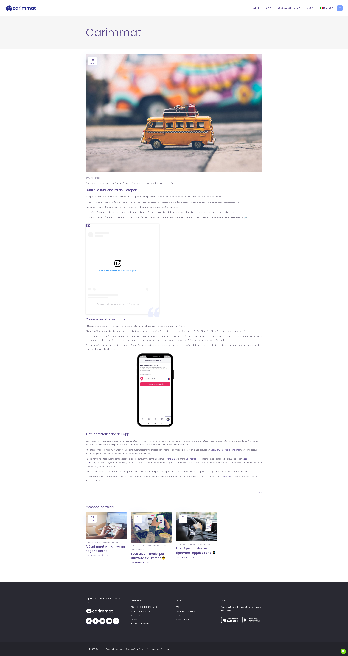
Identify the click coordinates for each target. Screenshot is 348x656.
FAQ (178, 607)
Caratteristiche (94, 178)
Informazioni (160, 546)
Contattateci (182, 619)
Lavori (134, 619)
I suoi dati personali (186, 611)
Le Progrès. (191, 458)
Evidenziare (113, 542)
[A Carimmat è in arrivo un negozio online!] (106, 538)
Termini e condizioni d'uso (144, 607)
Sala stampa (137, 615)
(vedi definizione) (225, 449)
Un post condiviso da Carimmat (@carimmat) (117, 304)
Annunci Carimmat (140, 623)
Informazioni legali (140, 611)
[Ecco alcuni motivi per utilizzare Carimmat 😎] (151, 542)
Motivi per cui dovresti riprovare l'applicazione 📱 (196, 550)
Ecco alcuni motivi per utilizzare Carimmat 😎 (148, 556)
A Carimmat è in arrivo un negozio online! (105, 548)
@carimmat (228, 476)
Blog (178, 615)
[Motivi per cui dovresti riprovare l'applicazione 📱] (196, 540)
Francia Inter (172, 458)
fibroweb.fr (143, 649)
